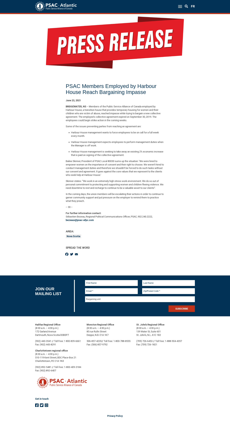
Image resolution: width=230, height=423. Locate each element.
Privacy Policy (115, 416)
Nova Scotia (73, 236)
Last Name (148, 281)
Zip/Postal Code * (151, 289)
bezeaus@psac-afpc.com (80, 220)
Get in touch (42, 398)
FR (193, 6)
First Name (91, 281)
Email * (89, 289)
